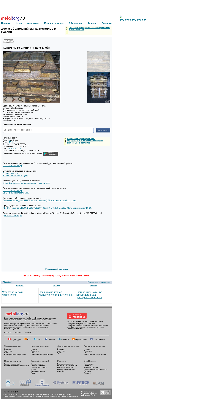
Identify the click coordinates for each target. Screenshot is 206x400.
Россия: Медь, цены (12, 173)
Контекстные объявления (67, 366)
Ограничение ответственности (95, 369)
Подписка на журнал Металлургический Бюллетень (56, 293)
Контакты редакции (88, 392)
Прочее (33, 373)
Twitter (39, 339)
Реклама (27, 332)
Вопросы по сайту (91, 367)
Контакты (7, 332)
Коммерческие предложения (15, 354)
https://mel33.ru (14, 148)
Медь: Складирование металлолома (19, 183)
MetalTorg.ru (90, 361)
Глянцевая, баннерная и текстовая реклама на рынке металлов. (89, 29)
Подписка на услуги (89, 394)
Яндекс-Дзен (16, 339)
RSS (29, 339)
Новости (7, 349)
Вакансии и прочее (38, 371)
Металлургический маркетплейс (12, 293)
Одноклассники (81, 339)
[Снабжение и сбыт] (10, 386)
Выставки (87, 371)
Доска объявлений (40, 361)
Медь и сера (44, 183)
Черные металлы (12, 346)
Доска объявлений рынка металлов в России (28, 30)
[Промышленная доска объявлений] (25, 386)
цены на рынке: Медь (12, 166)
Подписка (17, 332)
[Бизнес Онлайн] (42, 386)
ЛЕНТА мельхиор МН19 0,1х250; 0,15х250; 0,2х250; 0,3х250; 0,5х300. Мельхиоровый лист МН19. (47, 208)
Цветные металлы (40, 346)
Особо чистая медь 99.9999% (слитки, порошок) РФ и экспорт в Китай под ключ (39, 200)
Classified (7, 282)
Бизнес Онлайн (99, 339)
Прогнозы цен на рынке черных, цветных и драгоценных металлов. (89, 295)
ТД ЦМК (12, 142)
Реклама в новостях (65, 367)
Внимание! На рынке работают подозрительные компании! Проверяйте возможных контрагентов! (85, 141)
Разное (20, 285)
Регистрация (88, 364)
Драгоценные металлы (68, 346)
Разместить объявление (98, 282)
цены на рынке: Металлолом (16, 193)
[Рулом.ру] (60, 386)
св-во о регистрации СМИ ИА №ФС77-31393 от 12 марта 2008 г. (46, 394)
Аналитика (8, 351)
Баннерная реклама (65, 364)
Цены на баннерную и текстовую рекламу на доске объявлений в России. (57, 276)
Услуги (33, 369)
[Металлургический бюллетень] (80, 386)
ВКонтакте (65, 339)
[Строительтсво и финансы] (98, 386)
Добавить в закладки (12, 215)
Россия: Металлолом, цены (15, 175)
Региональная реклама (66, 369)
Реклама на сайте (88, 395)
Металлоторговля (12, 361)
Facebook (51, 339)
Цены (6, 353)
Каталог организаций (12, 364)
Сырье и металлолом (94, 346)
